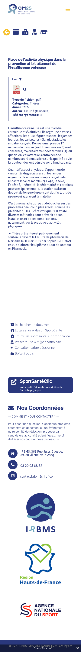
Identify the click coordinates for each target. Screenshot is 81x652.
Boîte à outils (24, 353)
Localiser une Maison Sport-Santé (38, 330)
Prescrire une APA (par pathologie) (39, 342)
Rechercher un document (33, 324)
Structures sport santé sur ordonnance (42, 336)
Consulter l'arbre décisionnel (35, 347)
